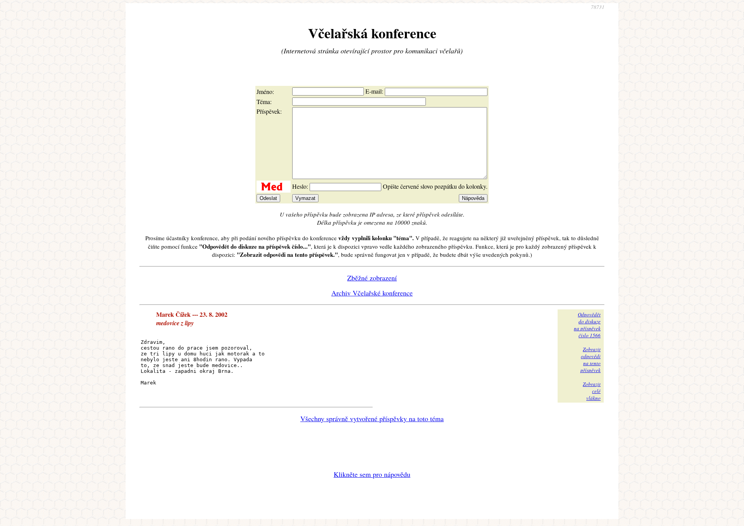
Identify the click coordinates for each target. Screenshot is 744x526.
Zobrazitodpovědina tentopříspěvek (590, 360)
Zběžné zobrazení (372, 277)
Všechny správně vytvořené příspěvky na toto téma (372, 418)
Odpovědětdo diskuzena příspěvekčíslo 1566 (587, 325)
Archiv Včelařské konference (372, 292)
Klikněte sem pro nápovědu (372, 474)
